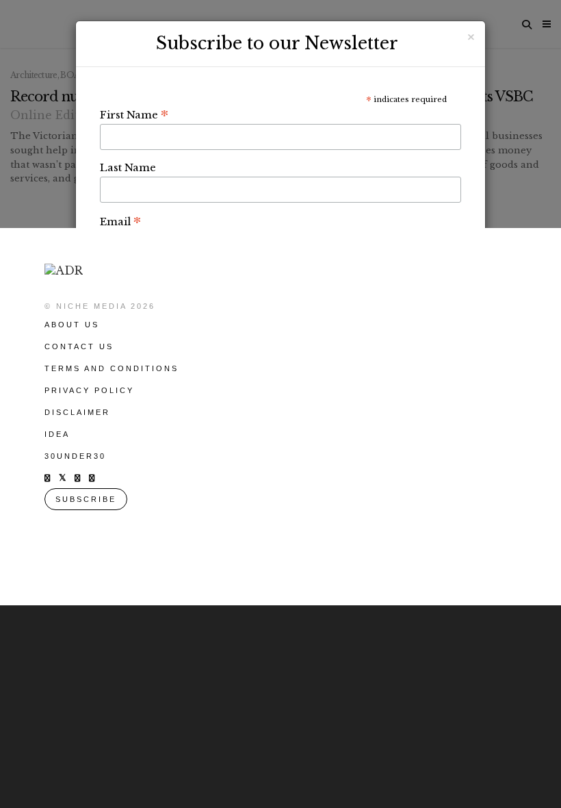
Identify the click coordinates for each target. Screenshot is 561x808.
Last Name (128, 167)
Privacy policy (89, 390)
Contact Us (79, 346)
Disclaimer (77, 412)
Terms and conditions (111, 368)
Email (120, 221)
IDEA (57, 434)
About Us (71, 324)
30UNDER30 (75, 456)
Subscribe (85, 499)
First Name (134, 114)
